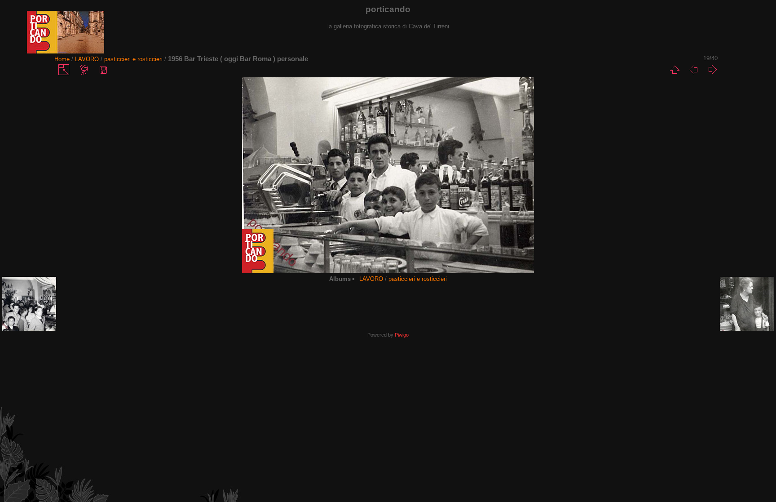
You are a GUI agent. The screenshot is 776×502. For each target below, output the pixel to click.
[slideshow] (84, 70)
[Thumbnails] (674, 70)
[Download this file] (103, 70)
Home (62, 59)
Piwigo (402, 335)
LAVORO (87, 59)
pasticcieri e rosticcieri (133, 59)
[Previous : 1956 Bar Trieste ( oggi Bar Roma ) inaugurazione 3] (693, 70)
